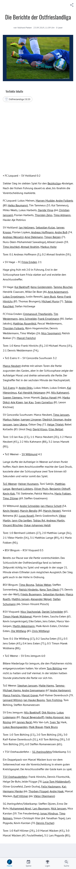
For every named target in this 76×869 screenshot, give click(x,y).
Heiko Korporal (54, 717)
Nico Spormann (50, 333)
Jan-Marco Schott (51, 506)
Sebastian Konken (54, 594)
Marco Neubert (12, 366)
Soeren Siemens (12, 397)
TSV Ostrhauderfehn (15, 776)
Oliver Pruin (41, 488)
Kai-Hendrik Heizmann (31, 392)
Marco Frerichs (11, 695)
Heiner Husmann (28, 484)
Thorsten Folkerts (13, 328)
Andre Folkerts (64, 200)
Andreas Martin (55, 520)
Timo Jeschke (11, 247)
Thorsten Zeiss (43, 215)
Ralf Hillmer (20, 796)
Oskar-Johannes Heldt (37, 525)
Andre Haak (57, 791)
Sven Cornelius (44, 402)
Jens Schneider (28, 318)
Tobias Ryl (39, 520)
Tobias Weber (43, 584)
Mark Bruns (51, 727)
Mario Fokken (62, 493)
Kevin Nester (10, 510)
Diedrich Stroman (52, 419)
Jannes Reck (24, 722)
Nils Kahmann (59, 392)
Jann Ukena (20, 424)
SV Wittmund (29, 454)
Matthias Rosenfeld (24, 323)
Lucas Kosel (26, 515)
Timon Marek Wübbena (17, 616)
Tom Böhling (54, 668)
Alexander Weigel (41, 599)
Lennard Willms (12, 700)
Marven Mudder (45, 200)
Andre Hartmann (60, 690)
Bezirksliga (54, 183)
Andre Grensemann (33, 690)
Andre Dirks (26, 388)
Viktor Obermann (44, 796)
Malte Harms (46, 685)
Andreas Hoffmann (42, 232)
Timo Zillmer (10, 498)
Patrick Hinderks (28, 589)
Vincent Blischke (13, 525)
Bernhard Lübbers (22, 488)
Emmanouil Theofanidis (37, 314)
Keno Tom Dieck (49, 589)
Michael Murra (50, 301)
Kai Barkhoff (21, 287)
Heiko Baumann (17, 205)
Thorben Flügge (38, 791)
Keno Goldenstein (41, 287)
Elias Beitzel (56, 429)
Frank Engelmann (48, 318)
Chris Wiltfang (40, 631)
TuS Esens (9, 388)
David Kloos (40, 429)
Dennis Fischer (45, 823)
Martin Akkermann (24, 626)
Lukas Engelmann (14, 296)
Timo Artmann (62, 215)
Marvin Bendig (28, 510)
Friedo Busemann (31, 594)
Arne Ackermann (57, 292)
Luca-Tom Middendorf (56, 781)
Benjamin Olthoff (59, 488)
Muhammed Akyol (20, 808)
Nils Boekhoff (32, 712)
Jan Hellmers (26, 227)
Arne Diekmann (34, 237)
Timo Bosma (26, 584)
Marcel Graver (30, 695)
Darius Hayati (49, 397)
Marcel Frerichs (26, 338)
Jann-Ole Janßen (22, 520)
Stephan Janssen (27, 685)
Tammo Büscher (62, 287)
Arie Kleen (17, 402)
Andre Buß (61, 232)
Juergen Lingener (31, 419)
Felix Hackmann (51, 786)
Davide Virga (45, 210)
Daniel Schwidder (52, 611)
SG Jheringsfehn (42, 752)
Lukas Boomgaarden (15, 727)
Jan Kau (29, 402)
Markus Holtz (48, 247)
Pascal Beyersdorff (32, 717)
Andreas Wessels (13, 237)
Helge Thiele (55, 424)
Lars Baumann (41, 808)
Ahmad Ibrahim (30, 247)
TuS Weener (10, 484)
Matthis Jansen (21, 599)
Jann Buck (50, 296)
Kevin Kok (9, 493)
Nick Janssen (58, 808)
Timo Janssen (61, 414)
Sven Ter (55, 722)
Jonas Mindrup (49, 813)
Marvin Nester (51, 510)
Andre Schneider (29, 506)
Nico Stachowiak (31, 611)
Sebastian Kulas (45, 227)
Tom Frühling (54, 700)
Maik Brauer (36, 727)
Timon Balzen (52, 237)
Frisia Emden (29, 262)
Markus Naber (11, 419)
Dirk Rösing (48, 712)
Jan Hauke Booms (34, 700)
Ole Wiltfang (18, 631)
